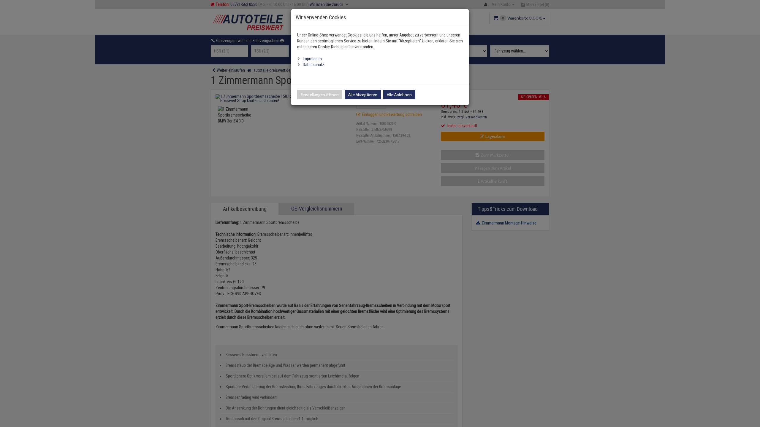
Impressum (312, 58)
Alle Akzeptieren (362, 94)
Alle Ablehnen (399, 94)
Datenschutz (313, 64)
